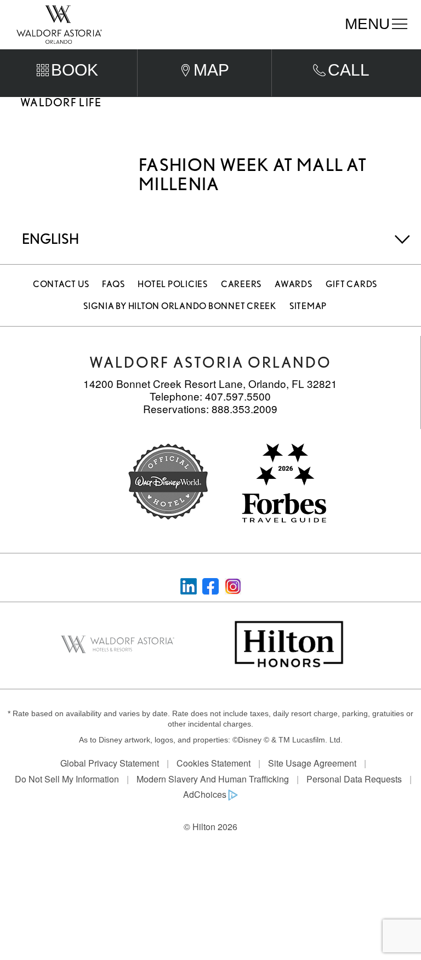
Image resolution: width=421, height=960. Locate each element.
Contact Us (61, 284)
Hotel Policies (173, 284)
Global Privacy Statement (109, 763)
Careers (241, 284)
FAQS (113, 284)
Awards (293, 284)
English (50, 238)
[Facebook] (210, 585)
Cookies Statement (214, 763)
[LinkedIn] (188, 585)
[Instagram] (233, 585)
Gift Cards (352, 284)
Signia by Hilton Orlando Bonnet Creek (179, 306)
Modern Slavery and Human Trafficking (212, 779)
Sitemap (308, 306)
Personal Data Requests (354, 779)
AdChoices (204, 794)
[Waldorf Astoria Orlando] (59, 23)
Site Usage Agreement (312, 763)
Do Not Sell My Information (67, 779)
